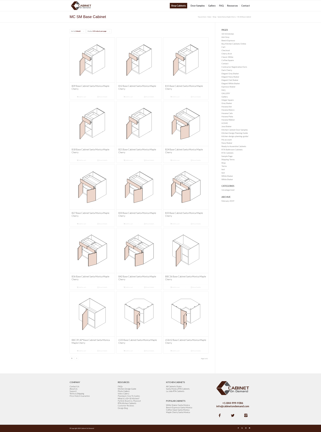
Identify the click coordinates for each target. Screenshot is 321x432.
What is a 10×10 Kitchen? (128, 398)
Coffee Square (227, 60)
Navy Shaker (226, 143)
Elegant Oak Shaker (229, 80)
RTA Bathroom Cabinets (232, 149)
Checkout (225, 50)
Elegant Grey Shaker (230, 73)
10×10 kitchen (227, 34)
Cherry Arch (226, 53)
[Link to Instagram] (246, 428)
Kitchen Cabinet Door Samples (234, 130)
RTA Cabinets (227, 153)
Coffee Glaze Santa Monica (177, 410)
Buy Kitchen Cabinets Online (233, 43)
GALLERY (225, 93)
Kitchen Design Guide (127, 389)
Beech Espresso (228, 40)
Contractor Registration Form (234, 67)
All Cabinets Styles (174, 386)
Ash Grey (225, 37)
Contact (224, 63)
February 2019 (227, 201)
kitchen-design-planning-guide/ (235, 136)
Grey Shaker (226, 103)
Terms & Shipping (77, 393)
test (223, 169)
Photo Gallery (124, 391)
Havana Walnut (228, 119)
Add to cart (82, 97)
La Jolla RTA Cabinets (175, 391)
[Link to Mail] (249, 428)
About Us (73, 389)
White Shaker (227, 176)
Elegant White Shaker (230, 83)
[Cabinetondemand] (81, 5)
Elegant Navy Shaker (230, 77)
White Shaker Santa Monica (178, 405)
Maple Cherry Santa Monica (178, 412)
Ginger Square (227, 100)
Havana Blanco (227, 110)
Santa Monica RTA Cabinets (178, 389)
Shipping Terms (228, 159)
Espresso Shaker (228, 86)
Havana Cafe (227, 113)
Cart (223, 47)
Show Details (103, 97)
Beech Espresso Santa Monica (179, 407)
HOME (224, 123)
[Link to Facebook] (238, 428)
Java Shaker (226, 126)
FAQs (120, 386)
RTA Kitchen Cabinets (127, 403)
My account (226, 139)
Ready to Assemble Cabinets (233, 146)
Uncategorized (227, 190)
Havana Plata (227, 116)
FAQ (223, 90)
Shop (223, 163)
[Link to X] (242, 428)
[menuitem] (179, 5)
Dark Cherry (226, 70)
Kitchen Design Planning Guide (234, 133)
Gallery (224, 96)
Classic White (227, 57)
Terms (224, 166)
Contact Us (74, 386)
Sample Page (226, 156)
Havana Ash (226, 106)
